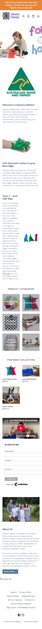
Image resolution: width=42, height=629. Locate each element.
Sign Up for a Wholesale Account (21, 607)
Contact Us (29, 600)
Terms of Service (15, 600)
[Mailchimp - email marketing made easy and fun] (17, 486)
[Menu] (38, 16)
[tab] (18, 54)
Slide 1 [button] (18, 54)
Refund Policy (13, 596)
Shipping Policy (28, 596)
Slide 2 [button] (20, 54)
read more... (10, 571)
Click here (6, 274)
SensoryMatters (15, 621)
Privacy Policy (25, 592)
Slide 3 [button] (22, 54)
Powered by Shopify (31, 621)
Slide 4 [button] (23, 54)
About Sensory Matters (21, 604)
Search (14, 592)
